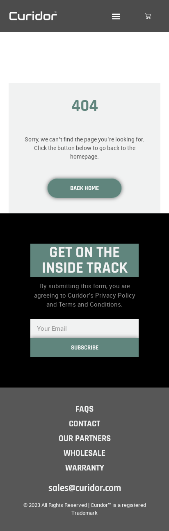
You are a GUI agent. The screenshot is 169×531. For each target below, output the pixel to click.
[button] (116, 16)
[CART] (148, 16)
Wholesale (84, 453)
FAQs (84, 408)
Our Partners (85, 438)
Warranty (84, 467)
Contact (84, 423)
